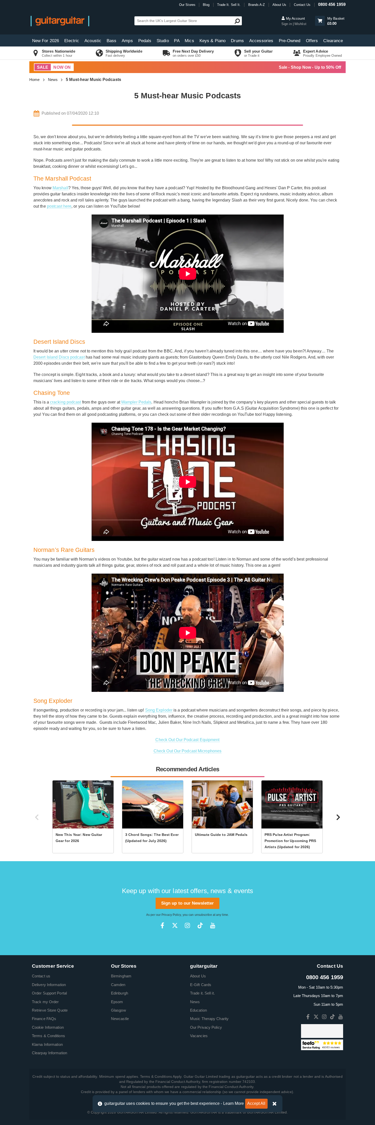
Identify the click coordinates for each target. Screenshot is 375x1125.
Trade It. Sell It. (229, 5)
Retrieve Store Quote (50, 1010)
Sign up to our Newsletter (187, 903)
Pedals (145, 40)
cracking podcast (65, 402)
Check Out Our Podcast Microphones (187, 751)
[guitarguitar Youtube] (212, 925)
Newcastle (120, 1018)
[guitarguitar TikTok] (200, 925)
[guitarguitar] (60, 21)
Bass (111, 40)
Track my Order (45, 1002)
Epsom (117, 1002)
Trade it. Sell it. (202, 993)
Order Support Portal (49, 993)
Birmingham (121, 976)
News (53, 79)
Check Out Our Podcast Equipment (187, 740)
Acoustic (92, 40)
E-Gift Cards (200, 984)
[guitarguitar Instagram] (187, 925)
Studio (163, 40)
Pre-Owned (290, 40)
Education (198, 1010)
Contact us (41, 976)
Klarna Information (47, 1044)
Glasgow (118, 1010)
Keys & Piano (212, 40)
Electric (71, 40)
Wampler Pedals (136, 402)
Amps (127, 40)
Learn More (233, 1103)
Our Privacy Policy (206, 1027)
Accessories (261, 40)
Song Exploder (158, 710)
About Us (279, 5)
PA (176, 40)
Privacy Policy (171, 915)
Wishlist (300, 24)
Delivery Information (49, 984)
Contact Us (302, 5)
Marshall (60, 188)
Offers (312, 40)
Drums (237, 40)
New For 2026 (45, 40)
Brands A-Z (256, 5)
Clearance (333, 40)
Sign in (287, 24)
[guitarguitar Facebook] (162, 925)
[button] (320, 21)
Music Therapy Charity (209, 1018)
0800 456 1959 (332, 4)
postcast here (59, 206)
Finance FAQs (44, 1018)
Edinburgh (119, 993)
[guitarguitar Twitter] (175, 925)
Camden (118, 984)
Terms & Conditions (48, 1036)
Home (34, 79)
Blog (206, 5)
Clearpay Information (49, 1053)
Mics (189, 40)
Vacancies (199, 1036)
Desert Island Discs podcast (59, 357)
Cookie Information (48, 1027)
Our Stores (187, 5)
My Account (295, 18)
